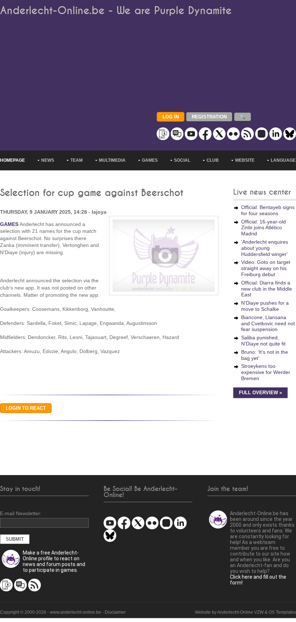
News (47, 160)
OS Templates (282, 612)
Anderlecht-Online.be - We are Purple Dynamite (116, 10)
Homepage (12, 160)
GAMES (9, 224)
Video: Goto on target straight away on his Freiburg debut (265, 268)
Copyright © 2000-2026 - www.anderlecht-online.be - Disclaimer (63, 612)
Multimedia (112, 160)
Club (212, 160)
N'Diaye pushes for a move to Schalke (265, 306)
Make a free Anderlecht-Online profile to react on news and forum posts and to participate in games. (54, 561)
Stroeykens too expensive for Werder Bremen (265, 372)
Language (283, 160)
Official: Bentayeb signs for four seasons (268, 210)
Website (244, 160)
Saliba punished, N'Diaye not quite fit (263, 341)
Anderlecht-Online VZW (240, 612)
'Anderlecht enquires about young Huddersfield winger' (264, 248)
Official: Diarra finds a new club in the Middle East (266, 289)
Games (150, 160)
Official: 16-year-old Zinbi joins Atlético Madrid (263, 228)
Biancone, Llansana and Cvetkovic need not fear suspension (268, 323)
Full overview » (260, 392)
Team (76, 160)
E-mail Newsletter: (21, 513)
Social (182, 160)
